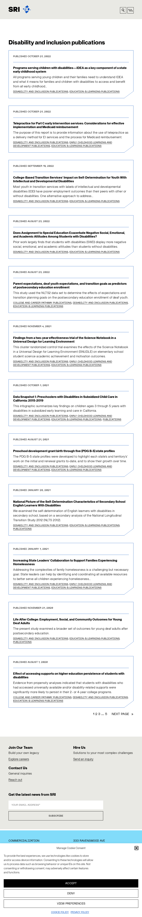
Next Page (122, 714)
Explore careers (19, 759)
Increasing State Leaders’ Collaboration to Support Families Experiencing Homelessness (65, 562)
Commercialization (24, 841)
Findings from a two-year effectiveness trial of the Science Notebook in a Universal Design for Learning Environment (64, 339)
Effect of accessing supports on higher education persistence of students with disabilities (68, 675)
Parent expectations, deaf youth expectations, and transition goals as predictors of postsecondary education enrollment (70, 285)
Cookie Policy (60, 912)
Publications (112, 420)
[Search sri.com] (123, 10)
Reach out (15, 780)
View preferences (71, 903)
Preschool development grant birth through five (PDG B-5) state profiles (64, 451)
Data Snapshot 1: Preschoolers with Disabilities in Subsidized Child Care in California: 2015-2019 (65, 398)
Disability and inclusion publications (40, 92)
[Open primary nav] (130, 10)
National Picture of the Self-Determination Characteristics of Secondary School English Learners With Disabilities (69, 503)
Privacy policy (80, 912)
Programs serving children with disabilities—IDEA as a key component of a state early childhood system (70, 69)
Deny (71, 893)
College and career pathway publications (42, 303)
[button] (136, 848)
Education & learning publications (95, 92)
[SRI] (20, 9)
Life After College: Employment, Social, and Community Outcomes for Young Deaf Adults (67, 621)
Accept (71, 883)
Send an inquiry (83, 759)
